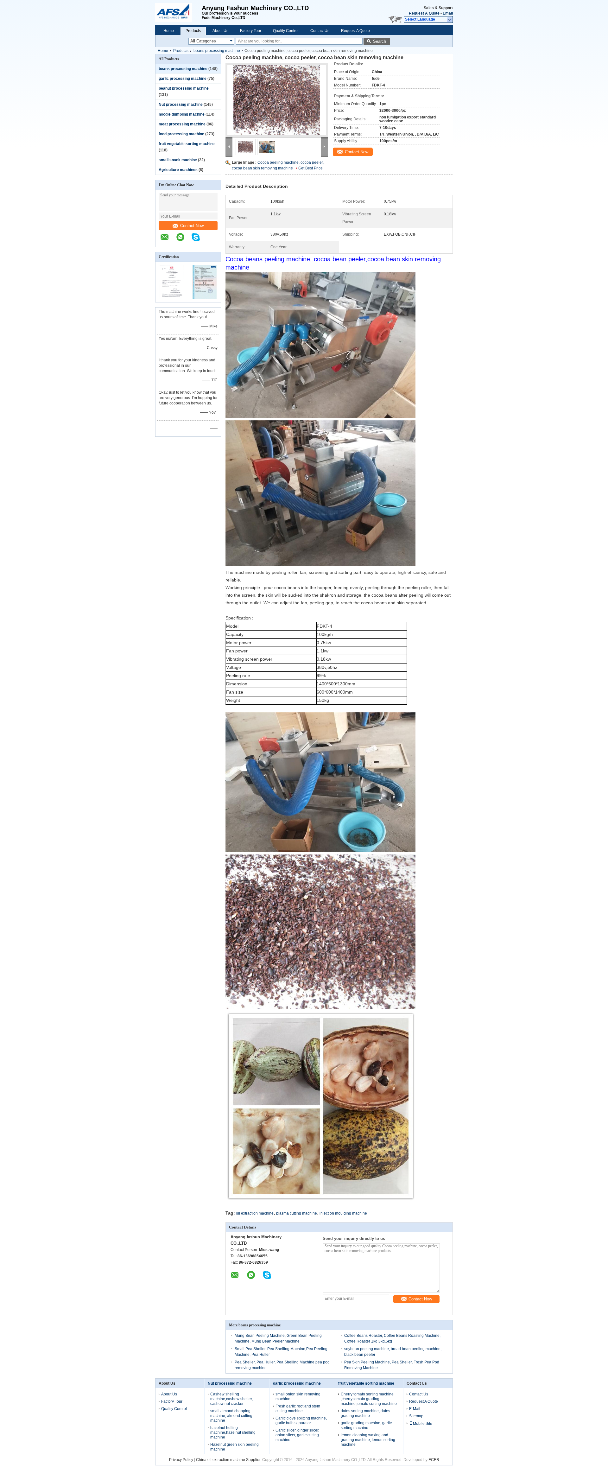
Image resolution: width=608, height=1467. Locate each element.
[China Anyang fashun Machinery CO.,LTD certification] (171, 298)
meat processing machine (182, 124)
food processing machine (181, 134)
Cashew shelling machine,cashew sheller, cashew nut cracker (231, 1399)
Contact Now (192, 225)
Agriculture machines (178, 170)
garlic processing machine (182, 78)
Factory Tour (250, 31)
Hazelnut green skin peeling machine (234, 1446)
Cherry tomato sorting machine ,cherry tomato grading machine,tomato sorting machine (369, 1399)
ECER (433, 1459)
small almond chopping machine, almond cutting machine (231, 1416)
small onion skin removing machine (298, 1396)
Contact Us (319, 31)
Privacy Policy (181, 1459)
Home (168, 31)
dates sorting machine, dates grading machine (365, 1413)
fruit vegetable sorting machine (187, 144)
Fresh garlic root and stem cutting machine (298, 1408)
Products (193, 31)
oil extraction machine (255, 1213)
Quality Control (286, 31)
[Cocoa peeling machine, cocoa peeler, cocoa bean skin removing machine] (276, 100)
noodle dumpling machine (182, 114)
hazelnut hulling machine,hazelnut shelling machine (233, 1432)
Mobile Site (422, 1423)
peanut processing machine (184, 88)
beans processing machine (216, 50)
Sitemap (416, 1416)
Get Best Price (310, 168)
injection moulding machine (343, 1213)
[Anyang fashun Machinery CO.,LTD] (178, 12)
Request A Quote (424, 13)
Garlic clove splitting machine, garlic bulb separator (301, 1420)
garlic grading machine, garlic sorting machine (366, 1425)
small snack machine (178, 160)
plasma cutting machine (296, 1213)
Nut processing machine (181, 104)
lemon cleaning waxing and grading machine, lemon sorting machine (368, 1440)
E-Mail (414, 1409)
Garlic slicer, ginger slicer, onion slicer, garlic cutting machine (297, 1435)
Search (379, 41)
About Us (220, 31)
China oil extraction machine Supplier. (229, 1459)
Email (448, 13)
